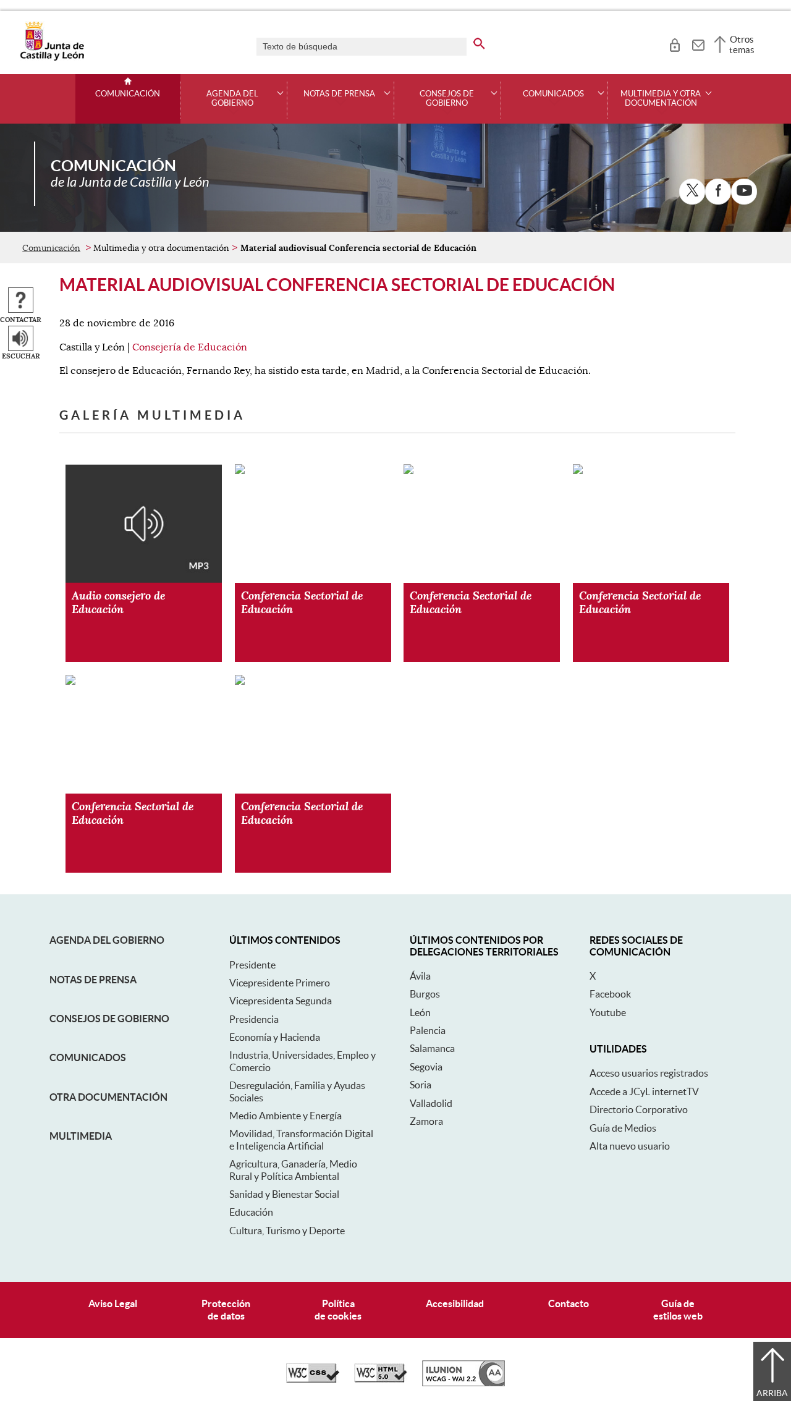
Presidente (252, 964)
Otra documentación (108, 1097)
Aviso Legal (112, 1303)
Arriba (772, 1393)
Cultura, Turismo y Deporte (287, 1230)
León (420, 1012)
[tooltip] (674, 43)
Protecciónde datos (225, 1309)
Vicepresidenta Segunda (280, 1000)
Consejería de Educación (189, 347)
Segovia (426, 1066)
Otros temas (742, 44)
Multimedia (80, 1136)
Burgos (425, 993)
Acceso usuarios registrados (649, 1072)
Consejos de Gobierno (109, 1018)
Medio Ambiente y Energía (285, 1115)
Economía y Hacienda (274, 1037)
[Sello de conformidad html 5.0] (380, 1379)
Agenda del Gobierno (106, 940)
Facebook (610, 993)
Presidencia (254, 1019)
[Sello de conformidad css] (312, 1379)
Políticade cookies (338, 1309)
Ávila (420, 975)
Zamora (426, 1121)
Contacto (568, 1303)
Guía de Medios (623, 1127)
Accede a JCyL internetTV (644, 1091)
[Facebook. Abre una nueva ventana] (718, 192)
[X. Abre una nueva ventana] (692, 192)
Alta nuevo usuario (630, 1145)
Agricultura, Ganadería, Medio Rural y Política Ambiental (293, 1169)
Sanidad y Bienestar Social (284, 1194)
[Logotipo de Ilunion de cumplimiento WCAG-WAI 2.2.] (463, 1383)
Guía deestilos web (678, 1309)
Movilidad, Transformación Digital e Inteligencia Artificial (301, 1139)
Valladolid (431, 1103)
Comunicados (87, 1057)
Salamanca (432, 1048)
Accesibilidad (455, 1303)
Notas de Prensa (93, 979)
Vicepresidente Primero (279, 982)
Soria (420, 1084)
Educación (251, 1212)
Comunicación (127, 94)
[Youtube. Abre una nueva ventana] (744, 192)
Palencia (428, 1030)
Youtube (608, 1012)
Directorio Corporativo (639, 1109)
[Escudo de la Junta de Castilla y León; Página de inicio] (52, 58)
